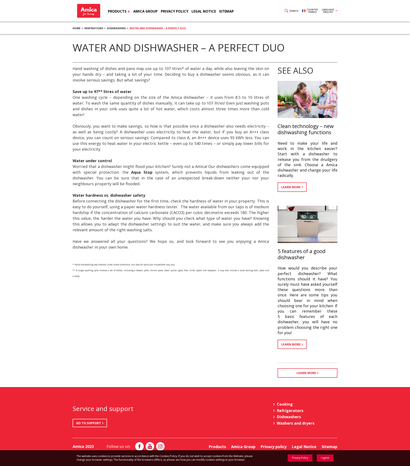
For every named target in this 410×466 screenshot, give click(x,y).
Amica (88, 11)
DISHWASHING (116, 28)
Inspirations (93, 28)
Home (77, 28)
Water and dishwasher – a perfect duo (158, 28)
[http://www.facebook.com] (139, 446)
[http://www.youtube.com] (150, 446)
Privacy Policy (300, 458)
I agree (325, 458)
